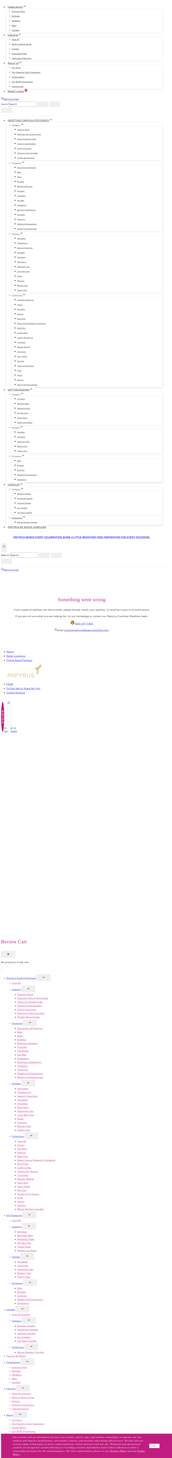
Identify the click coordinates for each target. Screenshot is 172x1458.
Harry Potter (22, 356)
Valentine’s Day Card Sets (27, 153)
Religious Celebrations (26, 210)
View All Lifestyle (21, 1393)
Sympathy (21, 215)
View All (15, 39)
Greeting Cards (23, 130)
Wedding (16, 21)
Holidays (16, 1083)
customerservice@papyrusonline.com (86, 630)
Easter (19, 276)
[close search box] (54, 104)
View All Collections (25, 300)
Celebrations (13, 1362)
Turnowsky (21, 342)
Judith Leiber (22, 333)
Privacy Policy (118, 1451)
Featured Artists (19, 54)
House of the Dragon (25, 366)
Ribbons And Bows (24, 422)
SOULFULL (21, 328)
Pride (19, 371)
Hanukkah (21, 253)
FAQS (9, 684)
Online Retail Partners (19, 660)
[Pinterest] (12, 731)
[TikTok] (9, 731)
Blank (19, 177)
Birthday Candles (24, 494)
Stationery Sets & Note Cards (29, 134)
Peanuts (20, 314)
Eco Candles (22, 508)
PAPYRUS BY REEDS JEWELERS (27, 527)
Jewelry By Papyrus (25, 338)
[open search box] (6, 110)
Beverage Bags (23, 404)
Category (17, 1226)
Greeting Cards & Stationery (21, 978)
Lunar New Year (23, 271)
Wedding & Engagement (27, 224)
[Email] (15, 731)
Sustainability (18, 77)
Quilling (20, 380)
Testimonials (18, 86)
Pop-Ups (20, 361)
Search (4, 104)
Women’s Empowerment (27, 229)
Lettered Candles (24, 503)
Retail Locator (16, 91)
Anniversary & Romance (26, 168)
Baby (14, 25)
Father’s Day (22, 290)
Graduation (21, 205)
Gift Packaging (14, 1215)
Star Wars (21, 309)
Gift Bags (21, 399)
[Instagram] (2, 731)
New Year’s (21, 262)
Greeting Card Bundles (26, 144)
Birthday (16, 16)
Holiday (16, 1257)
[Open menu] (4, 547)
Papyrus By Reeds (16, 1356)
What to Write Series (21, 44)
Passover (20, 281)
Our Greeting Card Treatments (26, 72)
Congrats (21, 191)
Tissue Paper (22, 418)
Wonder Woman (23, 347)
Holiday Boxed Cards (25, 158)
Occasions (17, 1023)
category (16, 989)
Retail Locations (15, 656)
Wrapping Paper (23, 408)
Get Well (20, 201)
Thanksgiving (22, 243)
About (10, 651)
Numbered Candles (25, 498)
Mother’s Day (22, 286)
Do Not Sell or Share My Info (23, 688)
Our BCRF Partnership (22, 82)
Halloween (21, 238)
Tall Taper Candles (24, 513)
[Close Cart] (8, 954)
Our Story (16, 68)
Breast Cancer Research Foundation (31, 323)
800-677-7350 (84, 623)
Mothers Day (22, 446)
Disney (20, 305)
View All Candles (21, 1314)
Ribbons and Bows (27, 1250)
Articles (15, 49)
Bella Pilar (21, 319)
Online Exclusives (24, 148)
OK (154, 1446)
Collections (18, 1136)
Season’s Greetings (25, 248)
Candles (15, 30)
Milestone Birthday (25, 186)
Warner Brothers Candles (27, 385)
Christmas (21, 257)
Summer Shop (18, 11)
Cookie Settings (15, 692)
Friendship (21, 196)
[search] (43, 104)
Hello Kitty (21, 352)
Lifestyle (11, 1388)
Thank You (21, 219)
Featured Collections (21, 58)
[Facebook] (6, 731)
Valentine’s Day (23, 267)
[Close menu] (2, 969)
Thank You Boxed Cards (26, 139)
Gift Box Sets (22, 413)
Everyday (21, 470)
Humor (20, 375)
